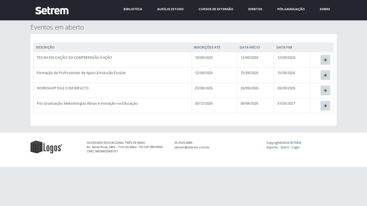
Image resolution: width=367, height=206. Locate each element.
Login (296, 147)
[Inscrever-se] (325, 60)
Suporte (272, 147)
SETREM (295, 143)
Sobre (284, 147)
